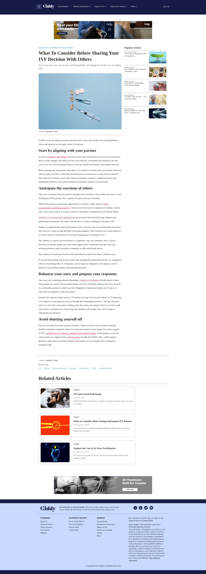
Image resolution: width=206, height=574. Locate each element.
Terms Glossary (46, 527)
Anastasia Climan (51, 131)
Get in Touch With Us (77, 521)
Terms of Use (134, 520)
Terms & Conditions (76, 524)
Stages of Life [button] (99, 6)
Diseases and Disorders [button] (81, 6)
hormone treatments (59, 368)
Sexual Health (102, 521)
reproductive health (105, 368)
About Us (43, 521)
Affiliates (43, 533)
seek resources (73, 337)
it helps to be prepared (89, 280)
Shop (99, 536)
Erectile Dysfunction (129, 67)
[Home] (48, 6)
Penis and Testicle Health (130, 52)
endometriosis (84, 368)
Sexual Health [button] (62, 6)
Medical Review (46, 524)
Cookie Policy (74, 530)
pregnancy (72, 368)
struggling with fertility (57, 157)
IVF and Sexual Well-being (87, 394)
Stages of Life (44, 48)
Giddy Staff (80, 398)
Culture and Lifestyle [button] (117, 6)
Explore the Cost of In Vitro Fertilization (94, 448)
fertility (47, 368)
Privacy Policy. (147, 520)
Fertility (54, 48)
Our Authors (44, 530)
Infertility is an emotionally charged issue (57, 217)
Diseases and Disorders (106, 524)
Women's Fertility (66, 48)
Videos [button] (133, 6)
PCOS (94, 368)
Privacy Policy (74, 527)
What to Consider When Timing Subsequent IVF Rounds (102, 421)
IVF (40, 368)
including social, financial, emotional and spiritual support (71, 333)
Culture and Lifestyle (104, 530)
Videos (99, 533)
